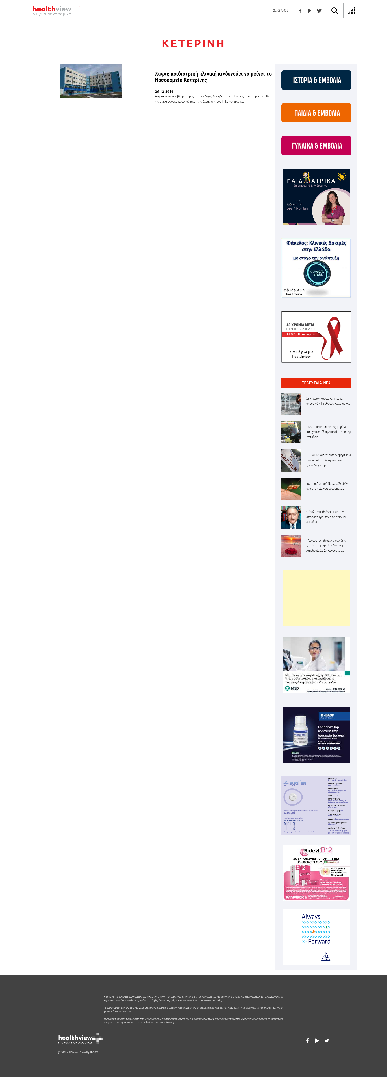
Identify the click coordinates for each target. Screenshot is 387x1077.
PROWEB (94, 1052)
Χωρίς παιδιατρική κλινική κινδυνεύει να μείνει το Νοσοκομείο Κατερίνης (213, 76)
